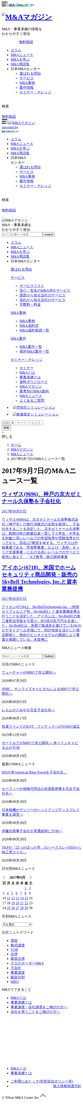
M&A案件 (18, 338)
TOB (14, 950)
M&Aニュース (22, 55)
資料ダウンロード (33, 382)
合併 (14, 954)
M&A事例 (27, 83)
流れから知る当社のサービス (42, 300)
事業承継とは (30, 377)
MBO (15, 982)
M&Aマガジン (30, 386)
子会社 (16, 968)
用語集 (20, 153)
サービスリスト (31, 286)
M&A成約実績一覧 (34, 330)
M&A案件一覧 (30, 347)
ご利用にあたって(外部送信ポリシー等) (42, 1081)
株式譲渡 (18, 945)
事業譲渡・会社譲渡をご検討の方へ (39, 1007)
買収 (14, 940)
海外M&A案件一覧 (34, 351)
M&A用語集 (20, 64)
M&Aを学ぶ (20, 59)
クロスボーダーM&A (27, 963)
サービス (26, 78)
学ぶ (20, 148)
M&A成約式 (29, 325)
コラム (16, 50)
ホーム (16, 445)
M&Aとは (27, 372)
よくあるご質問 (31, 400)
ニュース (22, 144)
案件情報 (26, 87)
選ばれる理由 (30, 73)
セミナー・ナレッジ (35, 92)
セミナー (26, 368)
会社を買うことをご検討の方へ (35, 1012)
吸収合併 (18, 958)
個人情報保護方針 (67, 1086)
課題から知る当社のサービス (42, 295)
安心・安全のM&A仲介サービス (44, 290)
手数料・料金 (30, 304)
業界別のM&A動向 (34, 391)
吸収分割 (18, 977)
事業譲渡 (18, 972)
